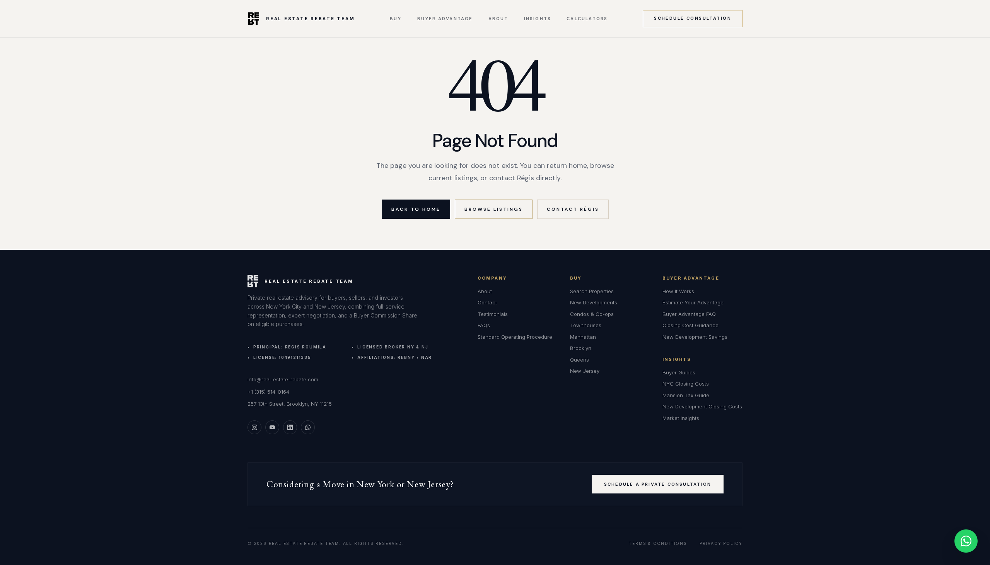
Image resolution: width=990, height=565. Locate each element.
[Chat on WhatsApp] (966, 541)
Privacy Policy (721, 543)
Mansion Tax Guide (685, 395)
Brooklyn (580, 348)
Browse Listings (493, 209)
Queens (579, 360)
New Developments (593, 302)
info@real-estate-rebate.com (283, 379)
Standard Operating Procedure (515, 337)
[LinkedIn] (290, 427)
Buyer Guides (678, 372)
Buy (396, 19)
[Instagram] (254, 427)
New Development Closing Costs (702, 406)
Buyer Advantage (445, 19)
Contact (487, 302)
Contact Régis (573, 209)
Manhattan (583, 337)
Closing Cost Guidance (690, 325)
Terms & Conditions (658, 543)
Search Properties (592, 291)
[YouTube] (272, 427)
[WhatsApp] (308, 427)
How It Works (678, 291)
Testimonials (493, 314)
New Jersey (584, 371)
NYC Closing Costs (685, 384)
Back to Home (415, 209)
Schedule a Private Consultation (657, 484)
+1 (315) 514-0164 (268, 392)
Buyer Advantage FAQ (689, 314)
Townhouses (585, 325)
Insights (537, 19)
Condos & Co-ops (592, 314)
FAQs (484, 325)
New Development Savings (694, 337)
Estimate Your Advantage (693, 302)
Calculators (587, 19)
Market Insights (680, 418)
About (498, 19)
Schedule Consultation (692, 18)
